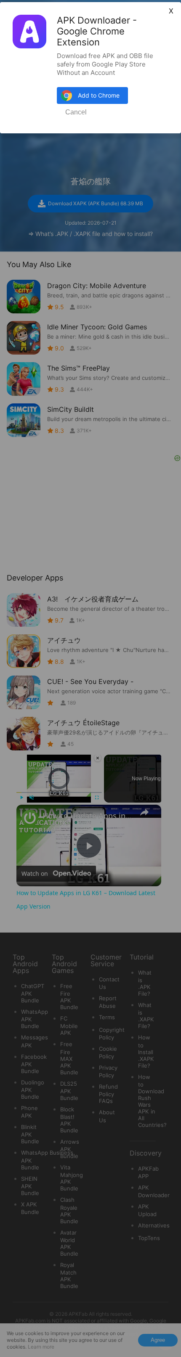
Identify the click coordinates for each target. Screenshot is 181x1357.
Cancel (76, 112)
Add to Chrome (99, 95)
